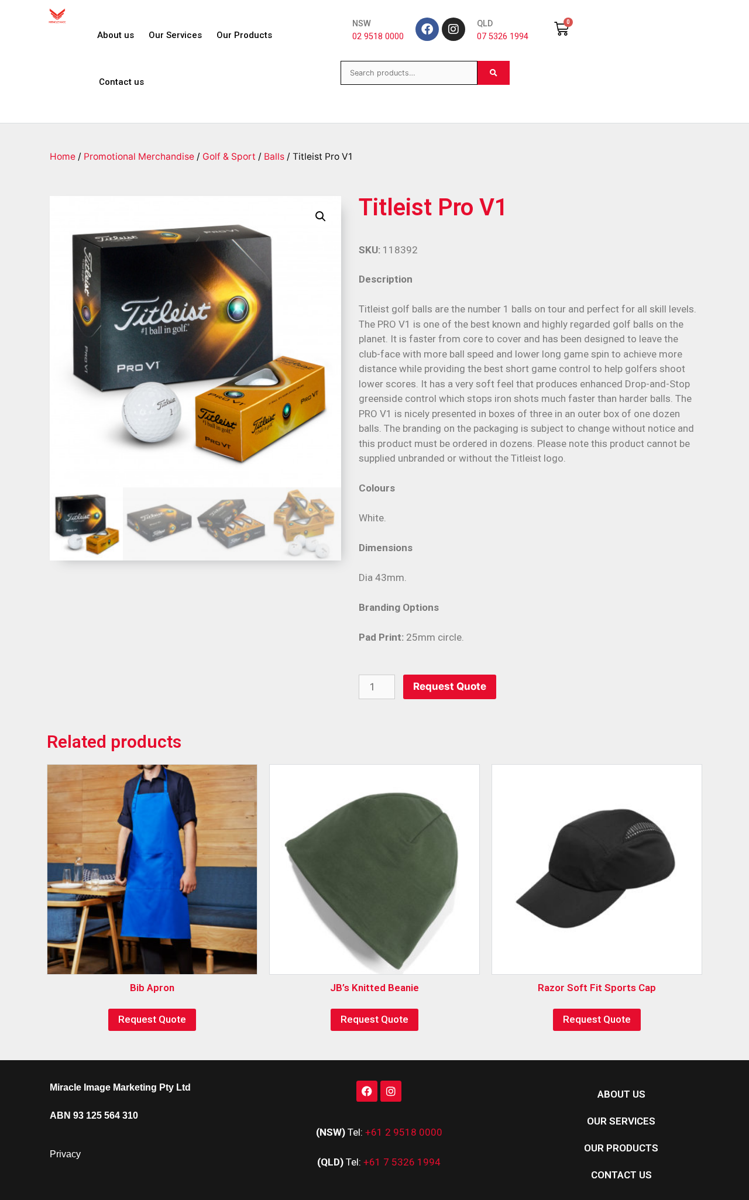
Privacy (65, 1154)
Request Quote (449, 686)
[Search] (493, 73)
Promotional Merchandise (139, 156)
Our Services (175, 35)
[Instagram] (453, 29)
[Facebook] (427, 29)
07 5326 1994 (502, 37)
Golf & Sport (229, 156)
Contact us (121, 82)
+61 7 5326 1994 (402, 1162)
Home (62, 156)
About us (115, 35)
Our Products (244, 35)
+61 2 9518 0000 (403, 1132)
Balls (274, 156)
